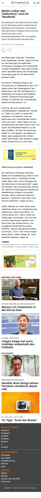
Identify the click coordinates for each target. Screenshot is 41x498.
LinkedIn (4, 447)
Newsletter (6, 458)
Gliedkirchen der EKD (10, 479)
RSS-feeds (5, 455)
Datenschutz (23, 488)
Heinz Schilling (8, 247)
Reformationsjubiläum (30, 244)
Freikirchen (6, 482)
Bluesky (4, 441)
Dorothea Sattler (21, 247)
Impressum (33, 488)
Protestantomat (8, 461)
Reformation (19, 44)
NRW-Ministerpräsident (13, 380)
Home (4, 50)
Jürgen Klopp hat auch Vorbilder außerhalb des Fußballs (18, 344)
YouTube (4, 436)
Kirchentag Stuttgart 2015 (11, 244)
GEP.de (4, 473)
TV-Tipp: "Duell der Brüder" (19, 420)
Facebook (5, 430)
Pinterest (5, 439)
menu (3, 3)
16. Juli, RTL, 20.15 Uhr (12, 417)
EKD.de (4, 476)
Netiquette (8, 488)
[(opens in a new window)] (19, 154)
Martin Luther (34, 247)
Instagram (5, 433)
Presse (15, 488)
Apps (3, 466)
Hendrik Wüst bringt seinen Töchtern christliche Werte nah (20, 386)
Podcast (4, 464)
